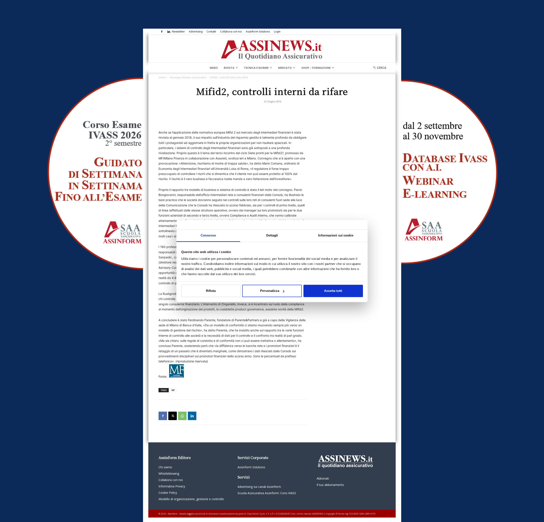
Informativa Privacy (172, 486)
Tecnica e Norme (256, 68)
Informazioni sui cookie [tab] (335, 235)
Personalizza (269, 291)
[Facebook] (162, 32)
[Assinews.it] (272, 49)
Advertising (196, 31)
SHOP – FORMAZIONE (316, 68)
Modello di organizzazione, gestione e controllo (191, 499)
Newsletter (178, 31)
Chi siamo (165, 467)
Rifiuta (211, 291)
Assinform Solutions (258, 31)
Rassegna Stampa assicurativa (188, 77)
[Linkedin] (169, 32)
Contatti (211, 31)
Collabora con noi (231, 31)
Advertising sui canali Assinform (259, 487)
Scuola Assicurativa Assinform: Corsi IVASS (267, 493)
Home (162, 77)
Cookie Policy (168, 493)
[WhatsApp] (182, 416)
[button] (378, 68)
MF (173, 390)
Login (277, 31)
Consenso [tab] (208, 235)
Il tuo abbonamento (330, 485)
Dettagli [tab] (272, 235)
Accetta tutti (333, 291)
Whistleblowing (169, 473)
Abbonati (323, 478)
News (214, 68)
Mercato (285, 68)
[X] (172, 416)
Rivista (229, 68)
